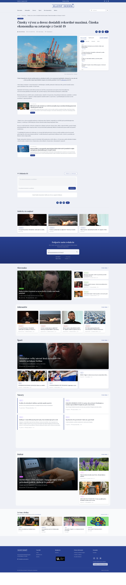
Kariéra (37, 556)
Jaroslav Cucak (93, 277)
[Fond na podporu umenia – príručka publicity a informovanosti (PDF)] (60, 559)
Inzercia (57, 552)
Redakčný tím (39, 554)
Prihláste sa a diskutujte (71, 173)
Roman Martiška (30, 297)
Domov (18, 15)
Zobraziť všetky (104, 514)
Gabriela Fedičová (93, 295)
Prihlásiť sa (72, 188)
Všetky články (104, 267)
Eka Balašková (31, 487)
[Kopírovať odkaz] (107, 32)
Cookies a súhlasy (78, 554)
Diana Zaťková (26, 387)
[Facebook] (104, 1)
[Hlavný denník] (63, 6)
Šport (40, 10)
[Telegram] (108, 1)
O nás (37, 552)
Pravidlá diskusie (77, 556)
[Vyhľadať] (91, 10)
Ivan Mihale (88, 376)
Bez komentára (47, 10)
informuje (63, 80)
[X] (106, 1)
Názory (34, 10)
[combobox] (99, 10)
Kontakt (94, 552)
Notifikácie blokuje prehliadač (100, 564)
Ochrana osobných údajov (79, 552)
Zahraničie (27, 10)
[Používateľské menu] (107, 10)
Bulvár (55, 10)
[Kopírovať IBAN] (77, 252)
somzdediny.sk (38, 514)
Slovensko (19, 10)
